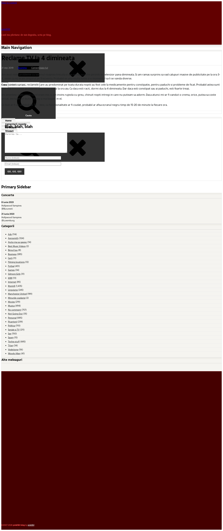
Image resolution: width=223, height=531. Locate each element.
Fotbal (11, 266)
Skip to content (9, 2)
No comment (14, 309)
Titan (10, 345)
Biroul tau (13, 250)
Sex (9, 333)
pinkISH (5, 29)
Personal (12, 317)
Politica (11, 325)
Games (11, 270)
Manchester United (17, 293)
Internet (12, 281)
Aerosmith (13, 238)
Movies (11, 301)
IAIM (10, 278)
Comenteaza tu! (39, 67)
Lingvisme (13, 289)
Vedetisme (13, 349)
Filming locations (16, 262)
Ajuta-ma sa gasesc (17, 242)
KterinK (11, 285)
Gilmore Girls (14, 273)
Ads (10, 234)
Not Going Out (15, 313)
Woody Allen (14, 353)
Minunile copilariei (16, 297)
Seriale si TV (14, 329)
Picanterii (12, 321)
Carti (10, 258)
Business (22, 67)
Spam (11, 337)
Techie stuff (14, 341)
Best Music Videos (17, 246)
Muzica (11, 305)
